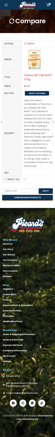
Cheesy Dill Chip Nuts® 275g (38, 77)
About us (8, 243)
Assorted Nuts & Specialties (18, 305)
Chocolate (8, 316)
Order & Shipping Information (19, 334)
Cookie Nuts (9, 294)
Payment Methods (13, 345)
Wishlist (7, 361)
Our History (9, 254)
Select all (13, 179)
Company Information (15, 350)
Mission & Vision (11, 265)
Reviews (7, 276)
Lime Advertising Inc (27, 419)
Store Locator (10, 270)
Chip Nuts (8, 289)
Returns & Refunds (13, 339)
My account (9, 356)
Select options (37, 93)
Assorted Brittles (12, 310)
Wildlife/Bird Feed (12, 321)
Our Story (8, 249)
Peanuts (7, 299)
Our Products (10, 260)
